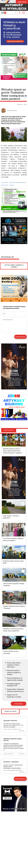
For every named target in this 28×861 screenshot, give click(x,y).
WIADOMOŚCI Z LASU (10, 23)
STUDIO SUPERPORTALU (12, 25)
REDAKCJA (7, 30)
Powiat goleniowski (11, 21)
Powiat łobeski (9, 18)
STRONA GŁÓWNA (10, 13)
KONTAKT (7, 28)
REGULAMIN (8, 32)
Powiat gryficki (9, 16)
